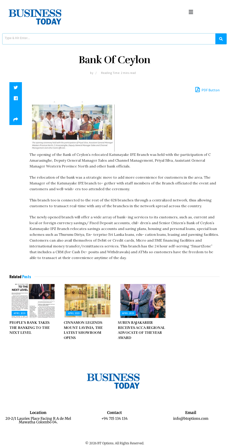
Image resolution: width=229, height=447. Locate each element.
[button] (191, 12)
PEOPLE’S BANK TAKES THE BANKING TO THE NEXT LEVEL (29, 327)
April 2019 (19, 313)
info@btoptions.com (190, 418)
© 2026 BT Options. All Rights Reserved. (114, 443)
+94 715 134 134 (114, 418)
